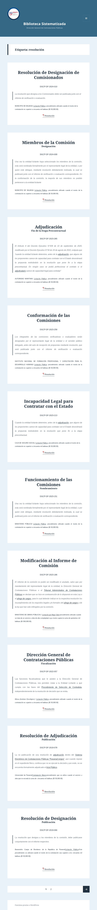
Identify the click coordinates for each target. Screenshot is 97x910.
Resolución (49, 116)
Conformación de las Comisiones (48, 318)
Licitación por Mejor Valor (50, 615)
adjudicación (63, 254)
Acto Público (51, 767)
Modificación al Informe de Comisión (48, 563)
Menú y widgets (86, 21)
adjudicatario (20, 271)
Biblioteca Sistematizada (44, 23)
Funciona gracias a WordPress (27, 905)
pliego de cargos (24, 599)
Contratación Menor (39, 775)
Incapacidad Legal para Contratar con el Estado (48, 403)
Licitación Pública (39, 106)
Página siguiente (86, 889)
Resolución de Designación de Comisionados (48, 75)
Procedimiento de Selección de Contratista (62, 687)
